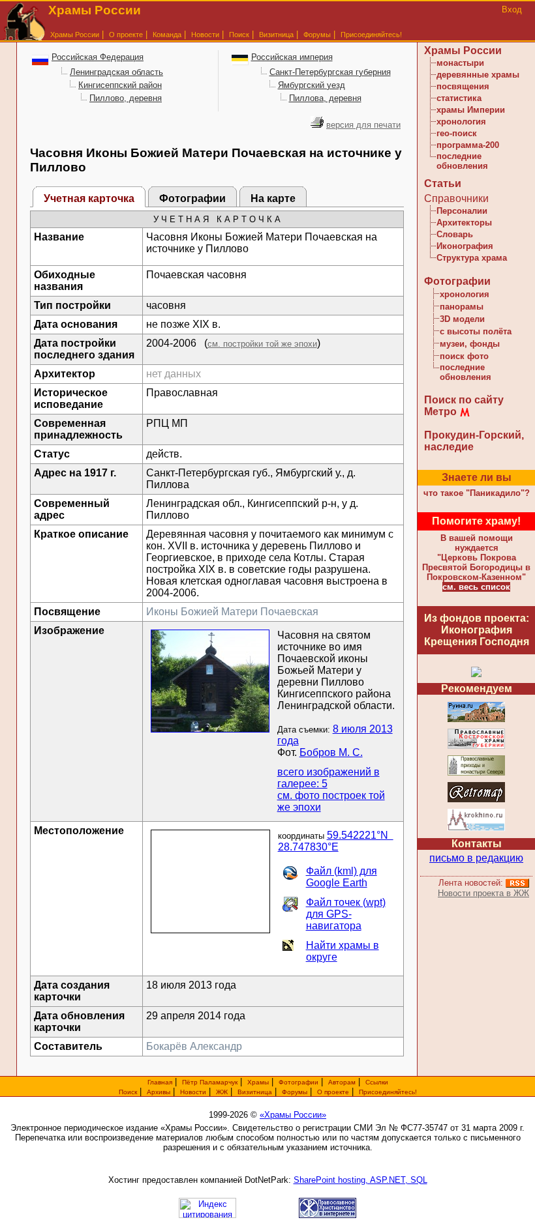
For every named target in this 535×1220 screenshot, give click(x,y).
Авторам (342, 1082)
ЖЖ (222, 1092)
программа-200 (467, 145)
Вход (512, 9)
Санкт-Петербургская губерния (330, 72)
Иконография (464, 246)
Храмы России (74, 34)
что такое (476, 493)
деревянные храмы (477, 75)
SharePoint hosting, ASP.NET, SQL (360, 1180)
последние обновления (462, 161)
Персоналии (461, 211)
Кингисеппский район (120, 85)
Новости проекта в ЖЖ (483, 893)
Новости (205, 34)
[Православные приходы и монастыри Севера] (476, 773)
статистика (459, 98)
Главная (159, 1082)
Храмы (258, 1082)
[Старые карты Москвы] (476, 800)
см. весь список (476, 587)
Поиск (239, 34)
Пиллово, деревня (125, 98)
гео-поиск (456, 133)
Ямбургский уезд (311, 85)
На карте (273, 198)
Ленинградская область (116, 72)
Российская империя (292, 57)
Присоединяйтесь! (371, 34)
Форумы (317, 34)
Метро (440, 411)
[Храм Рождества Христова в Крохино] (476, 828)
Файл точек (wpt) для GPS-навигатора (346, 914)
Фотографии (192, 198)
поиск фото (464, 356)
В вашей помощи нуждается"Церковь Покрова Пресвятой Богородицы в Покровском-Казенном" (476, 557)
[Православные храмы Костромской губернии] (476, 746)
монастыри (460, 63)
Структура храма (471, 258)
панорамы (461, 307)
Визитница (276, 34)
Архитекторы (464, 222)
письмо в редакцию (476, 858)
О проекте (333, 1092)
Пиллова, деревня (325, 98)
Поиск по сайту (464, 399)
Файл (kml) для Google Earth (341, 876)
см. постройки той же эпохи (262, 344)
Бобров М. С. (331, 752)
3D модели (462, 319)
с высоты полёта (476, 331)
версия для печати (363, 125)
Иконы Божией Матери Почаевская (232, 611)
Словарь (454, 234)
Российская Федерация (98, 57)
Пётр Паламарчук (209, 1082)
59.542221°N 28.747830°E (335, 841)
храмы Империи (470, 110)
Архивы (158, 1092)
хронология (461, 121)
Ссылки (376, 1082)
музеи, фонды (470, 344)
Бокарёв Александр (194, 1046)
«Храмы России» (293, 1115)
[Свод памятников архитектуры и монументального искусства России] (476, 719)
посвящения (462, 86)
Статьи (442, 183)
